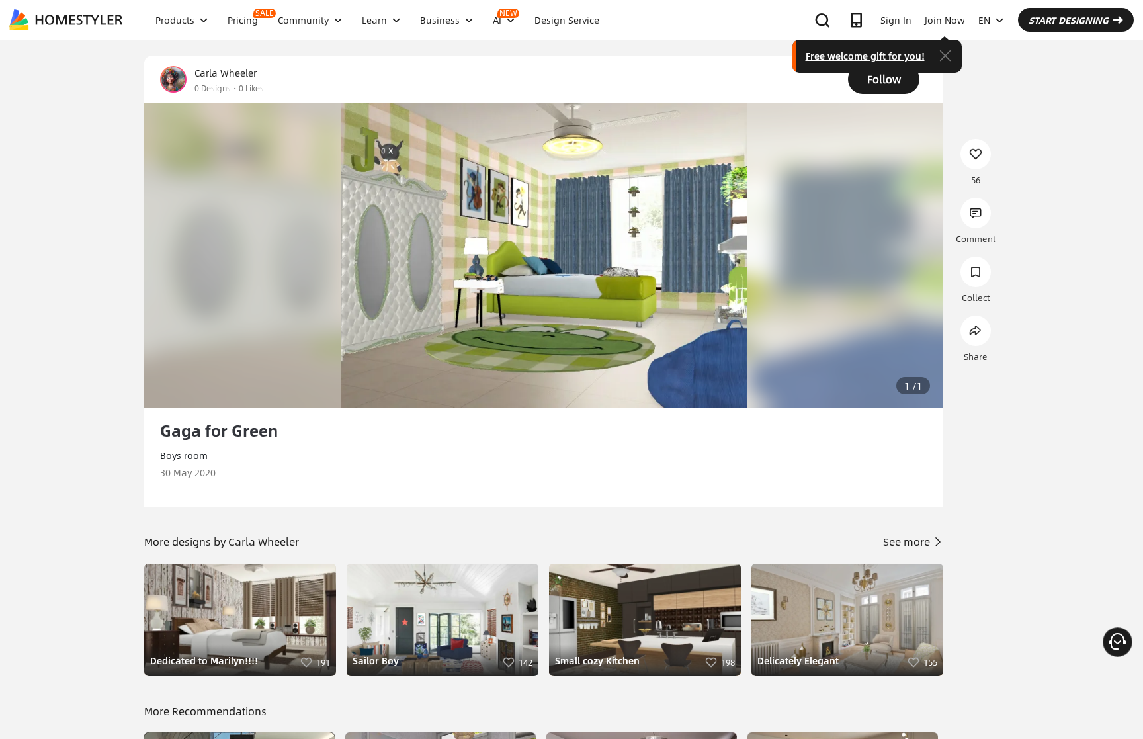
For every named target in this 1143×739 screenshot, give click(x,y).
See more (908, 541)
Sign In (895, 20)
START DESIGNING (1069, 20)
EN (984, 20)
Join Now (945, 20)
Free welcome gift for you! (865, 55)
